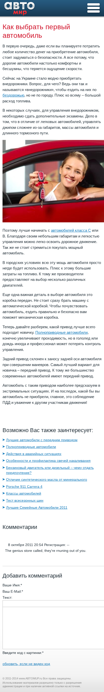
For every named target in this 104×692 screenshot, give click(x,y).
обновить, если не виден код (26, 664)
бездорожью (13, 95)
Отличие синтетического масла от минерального (46, 479)
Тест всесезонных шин (24, 500)
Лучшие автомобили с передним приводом (41, 440)
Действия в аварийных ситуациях (33, 454)
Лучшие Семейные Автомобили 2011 (36, 507)
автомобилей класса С (71, 230)
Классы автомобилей (23, 493)
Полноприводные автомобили (61, 332)
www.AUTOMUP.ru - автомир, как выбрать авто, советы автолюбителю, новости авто (20, 10)
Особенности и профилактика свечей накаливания (48, 461)
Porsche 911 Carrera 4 (24, 487)
